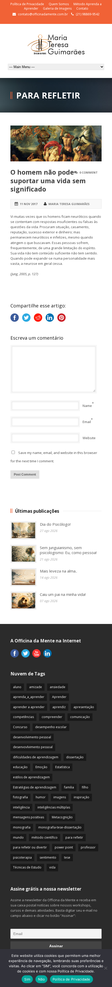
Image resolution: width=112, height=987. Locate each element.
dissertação (75, 757)
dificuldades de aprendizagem (35, 757)
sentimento (48, 857)
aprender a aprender (29, 707)
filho (85, 787)
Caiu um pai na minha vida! (63, 594)
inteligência (21, 807)
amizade (35, 687)
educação (20, 767)
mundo (18, 837)
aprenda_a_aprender (28, 697)
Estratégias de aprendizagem (34, 787)
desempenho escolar (51, 727)
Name (87, 405)
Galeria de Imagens (57, 8)
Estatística (62, 767)
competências (23, 717)
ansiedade (57, 687)
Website (89, 438)
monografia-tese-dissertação (60, 827)
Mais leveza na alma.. (58, 571)
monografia (21, 827)
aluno (17, 687)
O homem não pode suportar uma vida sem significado (48, 180)
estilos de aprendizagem (31, 777)
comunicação (80, 717)
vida (52, 867)
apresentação (83, 707)
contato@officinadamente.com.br (43, 14)
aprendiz (59, 707)
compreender (52, 717)
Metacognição (62, 817)
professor (88, 847)
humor (41, 797)
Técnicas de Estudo (27, 867)
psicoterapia (22, 857)
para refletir (74, 837)
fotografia (20, 797)
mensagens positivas (28, 817)
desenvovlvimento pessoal (33, 747)
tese (67, 857)
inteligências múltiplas (54, 807)
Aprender (59, 697)
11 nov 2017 (28, 204)
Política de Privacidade (27, 4)
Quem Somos (59, 4)
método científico (45, 837)
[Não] (105, 968)
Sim (27, 979)
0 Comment (88, 172)
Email (87, 421)
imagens (59, 797)
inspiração (81, 797)
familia (69, 787)
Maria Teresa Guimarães (69, 204)
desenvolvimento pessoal (32, 737)
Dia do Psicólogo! (55, 524)
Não (41, 979)
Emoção (41, 767)
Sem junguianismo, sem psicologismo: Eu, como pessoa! (68, 550)
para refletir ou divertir (30, 847)
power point (64, 847)
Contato (82, 8)
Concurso (20, 727)
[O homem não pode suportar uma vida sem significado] (56, 143)
